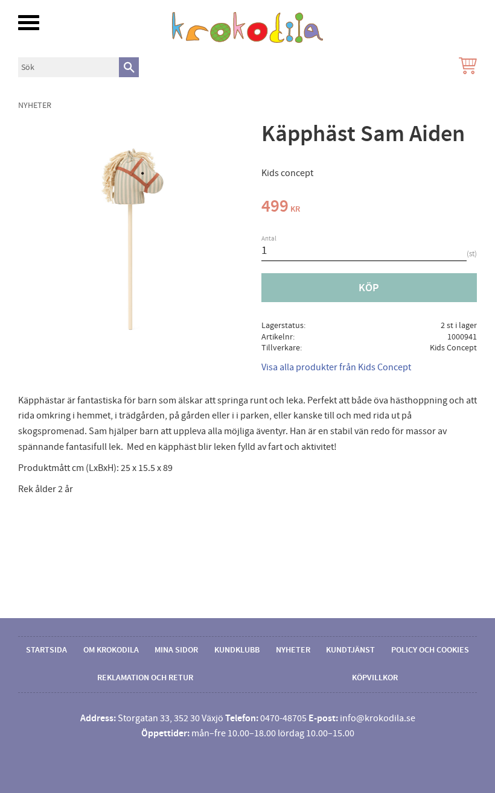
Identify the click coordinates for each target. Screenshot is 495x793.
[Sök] (129, 67)
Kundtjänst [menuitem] (350, 650)
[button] (28, 22)
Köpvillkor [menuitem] (375, 677)
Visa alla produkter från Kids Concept (336, 367)
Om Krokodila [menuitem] (111, 650)
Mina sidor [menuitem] (176, 650)
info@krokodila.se (377, 718)
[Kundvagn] (465, 67)
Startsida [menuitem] (46, 650)
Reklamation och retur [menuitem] (145, 677)
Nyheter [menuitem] (293, 650)
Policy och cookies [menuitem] (430, 650)
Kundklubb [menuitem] (237, 650)
